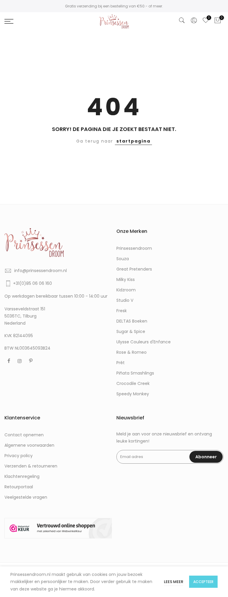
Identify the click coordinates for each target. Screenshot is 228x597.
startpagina (133, 141)
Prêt (120, 363)
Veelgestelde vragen (25, 497)
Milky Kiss (125, 279)
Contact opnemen (24, 435)
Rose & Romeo (131, 352)
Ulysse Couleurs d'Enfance (143, 342)
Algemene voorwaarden (29, 445)
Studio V (124, 300)
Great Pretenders (134, 269)
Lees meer (173, 582)
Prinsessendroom (134, 248)
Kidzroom (126, 290)
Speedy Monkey (132, 394)
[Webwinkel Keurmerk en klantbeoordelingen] (58, 528)
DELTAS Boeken (131, 321)
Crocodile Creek (133, 383)
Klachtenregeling (21, 476)
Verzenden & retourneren (30, 466)
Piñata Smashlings (135, 373)
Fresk (121, 311)
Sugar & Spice (130, 331)
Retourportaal (18, 487)
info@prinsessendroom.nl (40, 271)
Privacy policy (18, 456)
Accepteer (203, 581)
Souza (122, 259)
